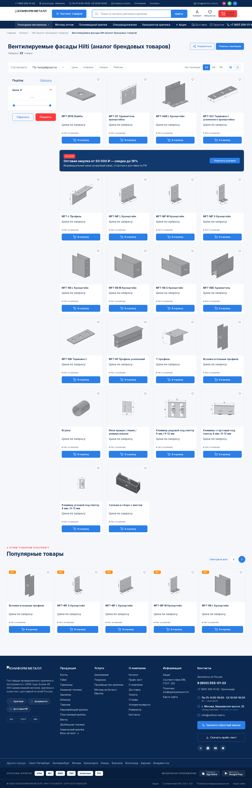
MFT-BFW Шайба (72, 116)
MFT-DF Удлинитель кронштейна (121, 118)
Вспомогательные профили (220, 359)
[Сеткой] (230, 67)
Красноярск (91, 763)
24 (206, 67)
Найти (179, 13)
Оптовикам (140, 3)
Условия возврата (139, 704)
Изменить (60, 3)
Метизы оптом (64, 24)
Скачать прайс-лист (223, 737)
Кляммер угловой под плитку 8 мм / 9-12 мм (80, 507)
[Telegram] (235, 3)
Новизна (88, 67)
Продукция (68, 668)
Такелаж (65, 704)
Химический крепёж (72, 729)
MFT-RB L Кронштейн (75, 287)
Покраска (100, 679)
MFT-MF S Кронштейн (217, 216)
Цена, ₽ (17, 89)
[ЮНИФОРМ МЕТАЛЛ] (30, 14)
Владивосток (161, 763)
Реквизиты (135, 709)
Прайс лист (135, 679)
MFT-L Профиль (71, 216)
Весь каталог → (69, 733)
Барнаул (146, 763)
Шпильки (65, 699)
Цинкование (101, 674)
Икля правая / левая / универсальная (122, 432)
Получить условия (225, 160)
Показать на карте (229, 709)
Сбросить (46, 80)
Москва (76, 763)
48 (213, 67)
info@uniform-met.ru (207, 3)
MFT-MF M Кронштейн (170, 216)
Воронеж (117, 763)
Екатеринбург (61, 763)
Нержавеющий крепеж (74, 709)
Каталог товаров (71, 13)
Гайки (63, 679)
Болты (64, 674)
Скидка (103, 67)
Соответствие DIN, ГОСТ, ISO (178, 783)
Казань (105, 763)
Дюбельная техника (72, 724)
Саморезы (66, 684)
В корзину (83, 140)
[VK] (223, 748)
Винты (64, 719)
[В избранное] (98, 79)
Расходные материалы (32, 24)
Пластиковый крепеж (73, 714)
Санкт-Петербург (39, 763)
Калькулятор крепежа (156, 24)
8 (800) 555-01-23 (211, 683)
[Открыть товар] (81, 94)
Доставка (134, 689)
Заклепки (65, 694)
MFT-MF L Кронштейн (122, 216)
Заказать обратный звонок (223, 725)
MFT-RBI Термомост (74, 359)
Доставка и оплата (120, 3)
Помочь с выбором (230, 46)
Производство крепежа (108, 684)
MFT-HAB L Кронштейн (170, 116)
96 (221, 67)
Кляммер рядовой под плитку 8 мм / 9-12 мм (175, 432)
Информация (172, 668)
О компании (137, 668)
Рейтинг (118, 67)
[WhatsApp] (229, 3)
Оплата (133, 694)
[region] (126, 601)
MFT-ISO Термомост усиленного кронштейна (219, 118)
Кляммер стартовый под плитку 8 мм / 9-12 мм (219, 432)
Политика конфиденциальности (213, 783)
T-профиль (163, 359)
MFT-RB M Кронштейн (122, 287)
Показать (46, 117)
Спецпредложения (125, 24)
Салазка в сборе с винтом (125, 505)
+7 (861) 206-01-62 (25, 3)
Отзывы (133, 699)
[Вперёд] (241, 559)
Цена (75, 67)
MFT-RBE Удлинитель (216, 287)
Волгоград (131, 763)
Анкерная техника (71, 689)
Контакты (154, 3)
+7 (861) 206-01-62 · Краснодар (216, 689)
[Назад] (233, 559)
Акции (182, 24)
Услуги (99, 668)
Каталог (133, 674)
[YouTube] (215, 748)
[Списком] (237, 67)
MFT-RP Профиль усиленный (127, 359)
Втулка (66, 430)
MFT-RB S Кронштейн (169, 287)
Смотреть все (218, 559)
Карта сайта (170, 696)
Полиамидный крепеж (93, 24)
